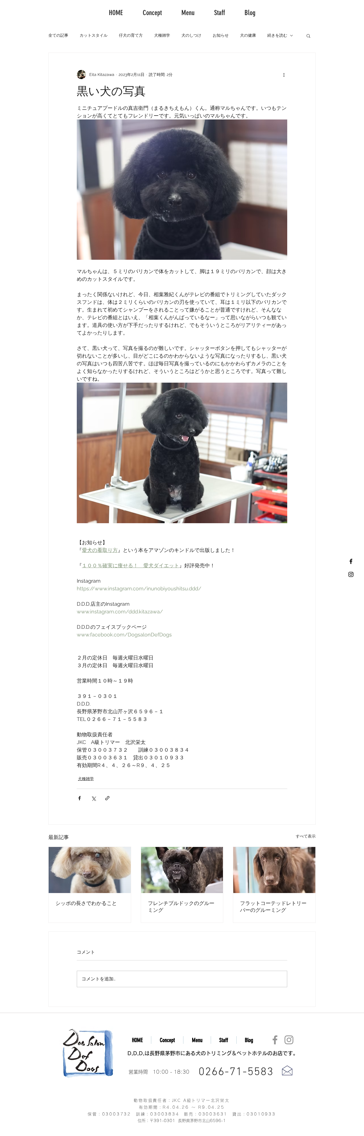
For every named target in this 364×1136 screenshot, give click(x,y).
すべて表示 (306, 836)
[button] (308, 35)
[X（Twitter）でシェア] (93, 798)
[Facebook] (275, 1040)
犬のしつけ (191, 35)
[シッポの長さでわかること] (90, 870)
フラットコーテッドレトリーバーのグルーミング (273, 906)
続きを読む (277, 35)
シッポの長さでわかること (86, 903)
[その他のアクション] (283, 74)
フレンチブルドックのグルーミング (181, 906)
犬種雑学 (162, 35)
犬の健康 (248, 35)
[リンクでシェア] (107, 798)
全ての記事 (58, 35)
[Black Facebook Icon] (351, 561)
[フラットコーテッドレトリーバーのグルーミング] (274, 870)
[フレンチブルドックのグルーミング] (182, 870)
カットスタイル (93, 35)
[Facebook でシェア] (79, 798)
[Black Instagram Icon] (351, 574)
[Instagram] (289, 1040)
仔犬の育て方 (131, 35)
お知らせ (221, 35)
